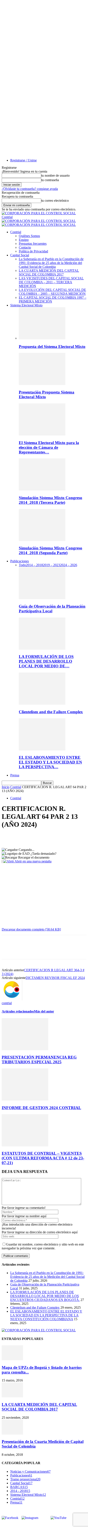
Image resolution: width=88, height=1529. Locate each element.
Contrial (15, 232)
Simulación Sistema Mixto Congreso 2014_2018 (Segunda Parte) (50, 550)
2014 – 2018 (34, 565)
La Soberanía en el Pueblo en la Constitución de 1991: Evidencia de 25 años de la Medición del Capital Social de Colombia (51, 263)
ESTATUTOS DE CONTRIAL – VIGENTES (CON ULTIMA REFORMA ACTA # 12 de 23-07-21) (43, 1158)
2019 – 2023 (51, 565)
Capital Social (19, 255)
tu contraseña (50, 180)
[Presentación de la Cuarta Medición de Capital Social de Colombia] (12, 1433)
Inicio (5, 787)
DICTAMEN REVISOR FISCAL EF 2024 (55, 978)
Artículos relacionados (18, 1011)
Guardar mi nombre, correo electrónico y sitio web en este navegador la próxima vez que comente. (43, 1246)
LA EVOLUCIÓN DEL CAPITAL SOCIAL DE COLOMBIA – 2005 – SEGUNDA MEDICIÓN (52, 291)
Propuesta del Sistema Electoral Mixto (52, 346)
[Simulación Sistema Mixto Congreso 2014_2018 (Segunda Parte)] (42, 540)
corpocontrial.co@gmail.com (28, 1525)
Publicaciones (19, 561)
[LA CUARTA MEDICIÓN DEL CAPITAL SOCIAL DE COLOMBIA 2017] (12, 1396)
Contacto (25, 247)
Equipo (24, 240)
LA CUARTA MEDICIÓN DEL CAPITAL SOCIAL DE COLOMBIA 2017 (49, 272)
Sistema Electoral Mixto (26, 305)
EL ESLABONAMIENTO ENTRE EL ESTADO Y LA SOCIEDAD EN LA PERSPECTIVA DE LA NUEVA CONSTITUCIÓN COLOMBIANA (46, 1315)
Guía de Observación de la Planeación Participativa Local (52, 608)
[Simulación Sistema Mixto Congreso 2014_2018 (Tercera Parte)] (42, 489)
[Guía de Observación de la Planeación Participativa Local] (42, 598)
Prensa (14, 775)
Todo (22, 565)
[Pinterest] (39, 837)
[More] (70, 837)
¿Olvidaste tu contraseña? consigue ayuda (30, 189)
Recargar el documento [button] (33, 857)
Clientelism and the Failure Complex (51, 712)
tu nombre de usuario (55, 175)
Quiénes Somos (29, 236)
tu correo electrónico (55, 200)
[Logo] (39, 221)
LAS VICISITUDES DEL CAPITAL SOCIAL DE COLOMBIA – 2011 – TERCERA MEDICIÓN (51, 282)
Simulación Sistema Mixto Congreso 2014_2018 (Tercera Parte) (50, 500)
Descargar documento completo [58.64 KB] (31, 929)
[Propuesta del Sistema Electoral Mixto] (42, 338)
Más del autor (44, 1011)
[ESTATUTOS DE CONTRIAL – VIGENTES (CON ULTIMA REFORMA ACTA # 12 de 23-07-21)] (25, 1145)
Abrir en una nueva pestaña (32, 861)
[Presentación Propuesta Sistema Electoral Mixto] (42, 384)
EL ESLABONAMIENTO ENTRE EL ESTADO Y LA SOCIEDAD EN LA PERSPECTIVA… (50, 762)
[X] (24, 837)
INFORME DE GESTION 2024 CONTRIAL (41, 1107)
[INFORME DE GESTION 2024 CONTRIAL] (25, 1099)
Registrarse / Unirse (23, 160)
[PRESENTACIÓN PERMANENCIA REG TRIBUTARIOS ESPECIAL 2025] (25, 1049)
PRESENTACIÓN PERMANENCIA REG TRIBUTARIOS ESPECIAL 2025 (39, 1059)
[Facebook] (9, 837)
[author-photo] (12, 999)
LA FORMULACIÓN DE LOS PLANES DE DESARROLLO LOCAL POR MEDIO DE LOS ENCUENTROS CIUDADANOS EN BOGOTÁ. (45, 1296)
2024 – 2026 (68, 565)
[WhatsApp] (55, 837)
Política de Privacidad (33, 251)
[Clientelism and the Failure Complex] (42, 703)
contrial (7, 1003)
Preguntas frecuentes (33, 243)
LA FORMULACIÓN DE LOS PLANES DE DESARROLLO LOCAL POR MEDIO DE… (46, 661)
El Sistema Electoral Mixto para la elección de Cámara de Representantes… (49, 447)
